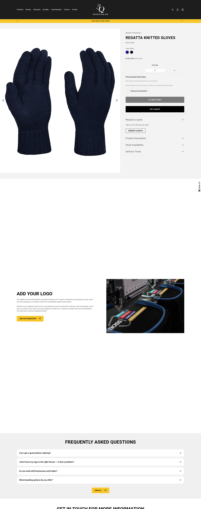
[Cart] (182, 9)
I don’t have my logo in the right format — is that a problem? (46, 462)
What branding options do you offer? (36, 480)
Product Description (136, 138)
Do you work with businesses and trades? (38, 471)
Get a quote (155, 109)
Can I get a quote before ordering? (35, 453)
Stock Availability (134, 145)
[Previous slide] (17, 21)
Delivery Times (133, 151)
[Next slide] (181, 21)
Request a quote (134, 119)
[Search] (172, 9)
